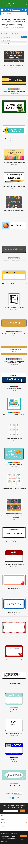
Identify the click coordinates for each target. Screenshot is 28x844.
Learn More (23, 839)
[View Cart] (25, 10)
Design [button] (2, 819)
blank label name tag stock (10, 25)
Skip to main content (5, 4)
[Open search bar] (5, 10)
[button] (2, 10)
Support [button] (3, 822)
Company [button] (3, 826)
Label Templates (7, 33)
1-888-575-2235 (18, 830)
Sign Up (22, 810)
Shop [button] (2, 815)
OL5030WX (21, 27)
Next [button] (18, 797)
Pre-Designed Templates (17, 33)
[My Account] (22, 10)
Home (2, 33)
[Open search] (25, 13)
